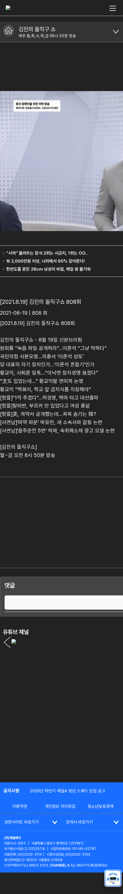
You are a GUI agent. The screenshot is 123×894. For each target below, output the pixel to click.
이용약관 (19, 806)
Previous (7, 642)
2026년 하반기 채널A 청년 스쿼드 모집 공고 (67, 790)
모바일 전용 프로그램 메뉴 (116, 31)
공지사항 (11, 790)
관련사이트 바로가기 (21, 822)
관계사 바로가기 (79, 822)
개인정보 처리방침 (60, 806)
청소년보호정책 (101, 806)
